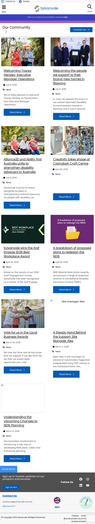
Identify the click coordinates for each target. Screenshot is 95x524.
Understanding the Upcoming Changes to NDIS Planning (20, 421)
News (8, 89)
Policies (75, 515)
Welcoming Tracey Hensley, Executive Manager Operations (19, 75)
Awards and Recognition (82, 521)
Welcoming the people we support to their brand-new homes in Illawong (70, 77)
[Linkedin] (81, 485)
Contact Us (9, 495)
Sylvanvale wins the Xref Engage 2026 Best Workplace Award (21, 252)
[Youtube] (88, 485)
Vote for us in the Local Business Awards (20, 334)
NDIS (57, 507)
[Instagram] (88, 479)
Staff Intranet (87, 515)
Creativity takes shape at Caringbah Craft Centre (71, 161)
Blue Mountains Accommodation (79, 518)
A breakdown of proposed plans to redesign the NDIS (72, 252)
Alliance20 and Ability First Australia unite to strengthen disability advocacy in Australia (23, 165)
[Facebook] (81, 479)
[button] (8, 469)
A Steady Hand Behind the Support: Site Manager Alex (69, 336)
